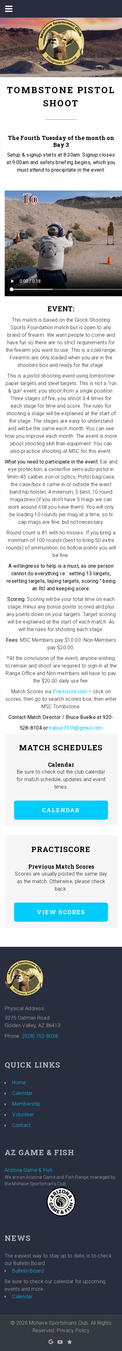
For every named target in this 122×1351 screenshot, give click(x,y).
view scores (61, 912)
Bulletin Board (27, 1271)
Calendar (61, 810)
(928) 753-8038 (40, 1036)
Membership (26, 1104)
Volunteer (23, 1115)
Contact (21, 1125)
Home (19, 1083)
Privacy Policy (73, 1330)
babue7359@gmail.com (75, 728)
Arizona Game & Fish (28, 1170)
